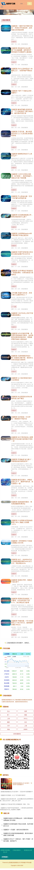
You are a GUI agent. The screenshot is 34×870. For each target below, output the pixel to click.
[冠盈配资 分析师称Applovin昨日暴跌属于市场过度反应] (6, 235)
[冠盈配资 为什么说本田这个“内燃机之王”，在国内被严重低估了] (6, 70)
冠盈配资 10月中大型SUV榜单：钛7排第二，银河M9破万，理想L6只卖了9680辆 (22, 176)
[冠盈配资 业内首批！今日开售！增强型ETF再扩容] (6, 418)
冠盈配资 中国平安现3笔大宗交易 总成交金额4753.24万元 (22, 253)
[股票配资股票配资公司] (9, 3)
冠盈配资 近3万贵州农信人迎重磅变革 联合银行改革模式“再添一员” (22, 439)
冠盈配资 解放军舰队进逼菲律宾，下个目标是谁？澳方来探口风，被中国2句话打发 (22, 111)
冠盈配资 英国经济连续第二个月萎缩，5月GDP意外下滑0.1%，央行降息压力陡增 (21, 600)
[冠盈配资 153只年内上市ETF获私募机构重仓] (6, 314)
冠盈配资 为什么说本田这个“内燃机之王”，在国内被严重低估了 (22, 70)
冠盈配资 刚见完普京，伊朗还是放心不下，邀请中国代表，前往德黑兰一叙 (22, 481)
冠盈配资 (14, 41)
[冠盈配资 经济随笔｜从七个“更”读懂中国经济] (6, 859)
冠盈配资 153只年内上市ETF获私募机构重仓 (22, 314)
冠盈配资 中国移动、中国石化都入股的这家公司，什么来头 (21, 642)
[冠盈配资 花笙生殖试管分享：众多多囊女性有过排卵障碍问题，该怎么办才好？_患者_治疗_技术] (6, 770)
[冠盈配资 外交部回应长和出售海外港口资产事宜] (6, 398)
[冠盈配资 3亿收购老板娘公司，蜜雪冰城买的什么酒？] (6, 215)
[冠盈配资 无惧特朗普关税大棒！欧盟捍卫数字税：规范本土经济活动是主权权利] (6, 357)
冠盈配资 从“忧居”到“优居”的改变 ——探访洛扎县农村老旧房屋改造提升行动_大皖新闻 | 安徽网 (21, 838)
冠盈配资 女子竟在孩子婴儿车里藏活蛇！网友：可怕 (21, 751)
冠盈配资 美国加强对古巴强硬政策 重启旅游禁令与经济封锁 (21, 816)
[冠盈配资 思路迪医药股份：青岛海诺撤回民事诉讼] (6, 502)
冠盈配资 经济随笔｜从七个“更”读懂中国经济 (22, 860)
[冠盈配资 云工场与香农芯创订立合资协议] (6, 379)
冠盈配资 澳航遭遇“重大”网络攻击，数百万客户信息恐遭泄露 (22, 795)
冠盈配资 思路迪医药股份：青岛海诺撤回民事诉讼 (21, 503)
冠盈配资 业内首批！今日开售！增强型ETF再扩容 (20, 418)
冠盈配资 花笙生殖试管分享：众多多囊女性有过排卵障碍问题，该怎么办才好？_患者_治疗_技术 (21, 773)
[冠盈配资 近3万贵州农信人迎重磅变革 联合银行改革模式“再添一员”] (6, 438)
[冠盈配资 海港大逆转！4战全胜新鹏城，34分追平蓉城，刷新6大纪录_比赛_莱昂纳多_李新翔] (6, 683)
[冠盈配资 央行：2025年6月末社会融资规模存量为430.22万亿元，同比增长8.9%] (6, 561)
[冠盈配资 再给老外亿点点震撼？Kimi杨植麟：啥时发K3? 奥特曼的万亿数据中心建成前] (6, 50)
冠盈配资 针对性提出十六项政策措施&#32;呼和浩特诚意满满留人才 (22, 663)
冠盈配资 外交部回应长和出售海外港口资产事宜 (21, 397)
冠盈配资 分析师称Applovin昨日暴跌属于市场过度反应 (21, 234)
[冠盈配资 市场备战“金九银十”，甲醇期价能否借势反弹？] (6, 460)
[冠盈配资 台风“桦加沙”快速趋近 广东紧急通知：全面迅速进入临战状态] (6, 272)
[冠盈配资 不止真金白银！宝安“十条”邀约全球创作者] (6, 198)
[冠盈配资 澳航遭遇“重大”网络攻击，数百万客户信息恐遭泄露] (6, 794)
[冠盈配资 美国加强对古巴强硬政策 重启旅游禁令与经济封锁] (6, 815)
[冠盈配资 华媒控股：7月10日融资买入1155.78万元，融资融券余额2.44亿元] (6, 622)
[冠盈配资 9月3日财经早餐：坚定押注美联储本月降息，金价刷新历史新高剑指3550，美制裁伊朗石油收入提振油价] (6, 334)
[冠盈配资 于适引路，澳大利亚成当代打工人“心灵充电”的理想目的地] (6, 133)
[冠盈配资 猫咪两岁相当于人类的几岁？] (6, 156)
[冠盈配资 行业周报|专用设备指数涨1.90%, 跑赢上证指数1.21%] (6, 522)
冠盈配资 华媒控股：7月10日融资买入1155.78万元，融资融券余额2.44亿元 (22, 623)
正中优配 (14, 306)
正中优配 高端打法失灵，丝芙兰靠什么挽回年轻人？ (21, 294)
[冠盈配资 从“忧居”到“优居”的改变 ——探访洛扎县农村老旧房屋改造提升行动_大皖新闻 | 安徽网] (6, 835)
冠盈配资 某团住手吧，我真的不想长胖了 (21, 581)
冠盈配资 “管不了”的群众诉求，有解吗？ (22, 92)
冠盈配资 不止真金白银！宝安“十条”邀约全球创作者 (21, 197)
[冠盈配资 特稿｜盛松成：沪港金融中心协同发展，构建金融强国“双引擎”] (6, 706)
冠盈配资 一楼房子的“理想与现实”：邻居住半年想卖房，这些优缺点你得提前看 (22, 28)
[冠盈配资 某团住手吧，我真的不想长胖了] (6, 581)
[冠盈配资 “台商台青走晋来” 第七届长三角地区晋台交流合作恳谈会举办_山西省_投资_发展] (6, 728)
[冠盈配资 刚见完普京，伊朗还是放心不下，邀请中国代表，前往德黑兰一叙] (6, 482)
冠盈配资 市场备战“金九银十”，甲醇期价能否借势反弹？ (22, 460)
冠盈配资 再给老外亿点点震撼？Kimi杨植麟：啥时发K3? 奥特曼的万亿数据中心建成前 (21, 50)
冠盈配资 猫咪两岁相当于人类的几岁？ (21, 155)
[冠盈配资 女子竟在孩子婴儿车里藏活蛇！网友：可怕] (6, 750)
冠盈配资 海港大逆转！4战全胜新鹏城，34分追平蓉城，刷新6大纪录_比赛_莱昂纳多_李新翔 (22, 685)
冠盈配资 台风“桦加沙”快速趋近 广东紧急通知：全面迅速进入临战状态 (22, 272)
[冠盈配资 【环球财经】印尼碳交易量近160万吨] (6, 542)
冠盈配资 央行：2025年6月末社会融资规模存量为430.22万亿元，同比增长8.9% (21, 561)
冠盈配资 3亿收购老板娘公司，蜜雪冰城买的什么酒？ (22, 216)
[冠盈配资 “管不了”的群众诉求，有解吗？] (6, 92)
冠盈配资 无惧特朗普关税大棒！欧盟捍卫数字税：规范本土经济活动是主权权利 (22, 358)
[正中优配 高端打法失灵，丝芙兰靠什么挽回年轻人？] (6, 295)
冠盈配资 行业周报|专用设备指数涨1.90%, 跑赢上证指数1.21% (21, 522)
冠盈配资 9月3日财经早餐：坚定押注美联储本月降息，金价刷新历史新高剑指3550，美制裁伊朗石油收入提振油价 (22, 336)
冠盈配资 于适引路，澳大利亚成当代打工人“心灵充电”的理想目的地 (22, 133)
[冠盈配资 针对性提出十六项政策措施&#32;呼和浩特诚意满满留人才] (6, 661)
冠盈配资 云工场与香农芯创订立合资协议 (21, 379)
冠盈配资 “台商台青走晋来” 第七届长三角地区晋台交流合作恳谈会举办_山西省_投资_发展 (22, 730)
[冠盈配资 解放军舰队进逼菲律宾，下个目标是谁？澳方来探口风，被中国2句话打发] (6, 111)
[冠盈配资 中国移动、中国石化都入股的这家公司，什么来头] (6, 641)
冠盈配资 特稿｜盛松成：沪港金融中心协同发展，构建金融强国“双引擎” (22, 708)
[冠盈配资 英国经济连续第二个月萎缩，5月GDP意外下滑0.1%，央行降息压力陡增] (6, 600)
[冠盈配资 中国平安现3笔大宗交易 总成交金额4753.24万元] (6, 254)
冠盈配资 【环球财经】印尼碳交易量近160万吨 (21, 542)
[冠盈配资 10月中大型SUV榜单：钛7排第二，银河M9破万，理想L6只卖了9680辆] (6, 175)
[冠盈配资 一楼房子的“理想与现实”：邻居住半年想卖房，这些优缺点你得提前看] (6, 28)
